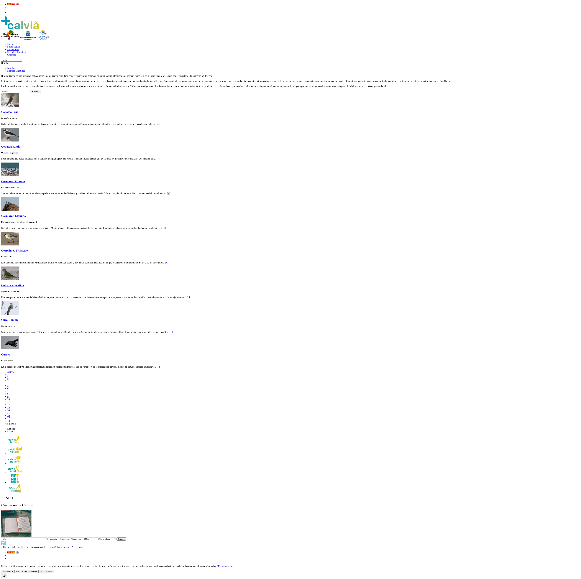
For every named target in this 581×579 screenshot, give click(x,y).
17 (8, 418)
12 (8, 404)
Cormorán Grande (13, 181)
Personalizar (7, 571)
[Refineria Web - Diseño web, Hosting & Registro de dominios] (3, 544)
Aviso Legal (77, 547)
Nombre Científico (16, 70)
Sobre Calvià (13, 46)
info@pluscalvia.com (60, 547)
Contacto (11, 55)
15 (8, 412)
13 (8, 407)
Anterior (11, 372)
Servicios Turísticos (16, 52)
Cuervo (5, 354)
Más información (225, 566)
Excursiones (13, 49)
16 (8, 415)
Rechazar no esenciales (26, 571)
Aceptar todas (46, 571)
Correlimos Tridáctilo (14, 250)
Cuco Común (9, 319)
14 (8, 410)
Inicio (10, 44)
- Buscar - (35, 91)
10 (8, 399)
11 (8, 402)
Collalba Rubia (10, 146)
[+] (162, 124)
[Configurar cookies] (4, 575)
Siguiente (11, 423)
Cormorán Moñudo (13, 215)
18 (8, 421)
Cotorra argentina (12, 285)
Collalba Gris (9, 111)
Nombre (11, 68)
